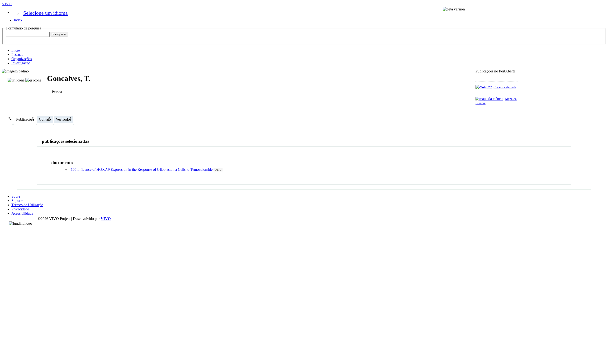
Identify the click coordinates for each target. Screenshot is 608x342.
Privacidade (20, 209)
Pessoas (17, 54)
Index (18, 20)
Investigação (20, 63)
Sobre (15, 196)
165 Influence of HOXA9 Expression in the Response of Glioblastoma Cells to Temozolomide (142, 169)
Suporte (17, 201)
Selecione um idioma (45, 13)
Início (15, 50)
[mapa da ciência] (489, 99)
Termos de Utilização (27, 205)
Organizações (21, 59)
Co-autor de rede (505, 87)
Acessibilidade (22, 213)
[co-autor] (483, 87)
